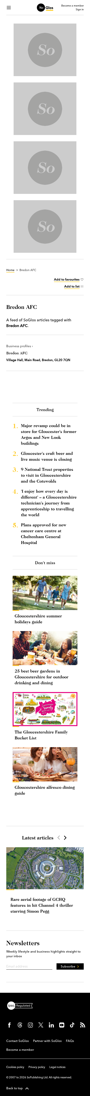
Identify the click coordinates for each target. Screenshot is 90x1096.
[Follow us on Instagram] (30, 1025)
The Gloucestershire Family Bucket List (41, 734)
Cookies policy (15, 1067)
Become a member (72, 5)
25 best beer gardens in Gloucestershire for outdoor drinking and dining (41, 676)
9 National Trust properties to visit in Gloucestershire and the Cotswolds (47, 475)
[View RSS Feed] (83, 1025)
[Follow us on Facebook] (9, 1025)
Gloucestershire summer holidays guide (38, 618)
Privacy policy (36, 1067)
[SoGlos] (45, 7)
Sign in (80, 9)
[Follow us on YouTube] (62, 1025)
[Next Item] (65, 837)
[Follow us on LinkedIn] (51, 1025)
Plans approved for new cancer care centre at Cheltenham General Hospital (43, 533)
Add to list (72, 286)
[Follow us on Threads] (20, 1025)
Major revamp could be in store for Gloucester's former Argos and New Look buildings (48, 434)
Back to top (14, 1088)
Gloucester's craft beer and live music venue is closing (47, 456)
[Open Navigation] (8, 7)
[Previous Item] (58, 837)
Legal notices (57, 1067)
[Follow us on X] (41, 1025)
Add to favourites (67, 279)
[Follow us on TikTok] (72, 1025)
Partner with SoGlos (47, 1041)
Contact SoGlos (17, 1041)
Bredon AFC (16, 353)
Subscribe (68, 966)
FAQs (70, 1041)
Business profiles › (19, 346)
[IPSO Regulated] (21, 1005)
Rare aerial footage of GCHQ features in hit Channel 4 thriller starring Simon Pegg (41, 905)
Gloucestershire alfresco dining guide (45, 790)
